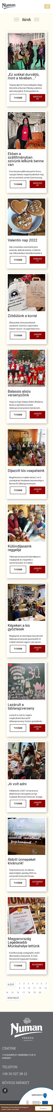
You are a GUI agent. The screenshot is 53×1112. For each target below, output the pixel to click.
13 (45, 988)
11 (34, 988)
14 (7, 992)
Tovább (18, 98)
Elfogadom (43, 1108)
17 (23, 992)
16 (18, 992)
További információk (26, 1109)
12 (40, 988)
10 (29, 988)
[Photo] (26, 51)
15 (12, 992)
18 (29, 992)
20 (40, 992)
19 (34, 992)
